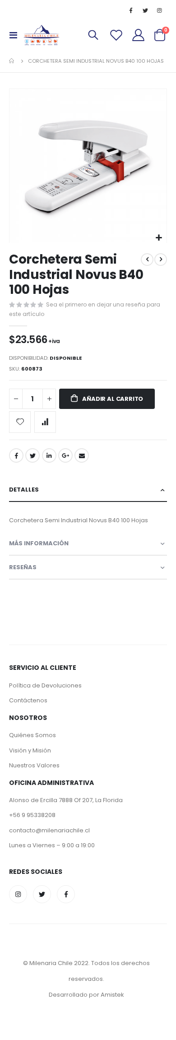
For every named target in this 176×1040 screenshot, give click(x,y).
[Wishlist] (116, 35)
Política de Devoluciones (45, 685)
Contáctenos (28, 700)
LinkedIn (49, 455)
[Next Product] (160, 259)
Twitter (32, 455)
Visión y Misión (30, 750)
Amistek (112, 994)
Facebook (16, 455)
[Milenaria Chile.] (41, 35)
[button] (159, 238)
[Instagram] (160, 10)
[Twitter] (145, 10)
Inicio (12, 61)
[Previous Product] (147, 259)
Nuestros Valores (34, 765)
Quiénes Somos (32, 735)
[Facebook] (131, 10)
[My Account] (138, 35)
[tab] (88, 490)
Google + (65, 455)
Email (81, 455)
